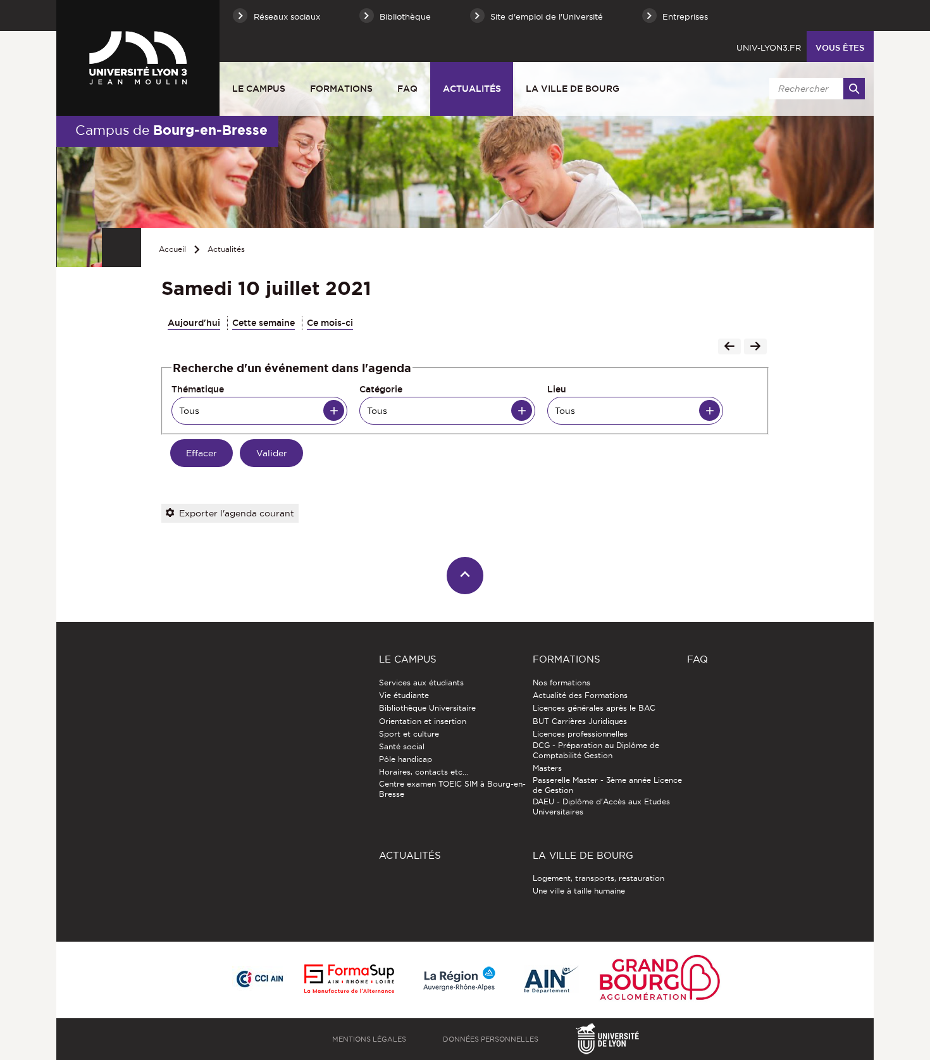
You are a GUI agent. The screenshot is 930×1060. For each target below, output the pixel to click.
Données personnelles (490, 1039)
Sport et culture (409, 734)
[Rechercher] (854, 88)
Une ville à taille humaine (579, 891)
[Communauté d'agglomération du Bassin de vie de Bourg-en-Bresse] (660, 980)
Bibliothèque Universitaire (427, 708)
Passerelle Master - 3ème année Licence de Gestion (607, 785)
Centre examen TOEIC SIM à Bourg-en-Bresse (452, 789)
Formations (341, 89)
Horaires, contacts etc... (423, 772)
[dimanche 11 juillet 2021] (755, 347)
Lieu (556, 389)
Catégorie (380, 389)
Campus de (171, 129)
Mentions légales (369, 1039)
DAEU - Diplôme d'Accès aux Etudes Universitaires (601, 806)
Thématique (197, 389)
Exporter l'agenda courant (236, 513)
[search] (814, 88)
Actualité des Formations (580, 695)
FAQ (407, 89)
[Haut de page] (465, 575)
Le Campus (258, 89)
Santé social (402, 746)
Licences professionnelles (580, 734)
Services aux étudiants (421, 682)
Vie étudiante (404, 695)
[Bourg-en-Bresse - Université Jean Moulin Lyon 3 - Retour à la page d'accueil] (138, 57)
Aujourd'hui (194, 323)
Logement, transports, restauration (598, 878)
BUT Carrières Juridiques (580, 721)
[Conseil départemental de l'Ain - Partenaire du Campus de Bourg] (551, 980)
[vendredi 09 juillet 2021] (729, 347)
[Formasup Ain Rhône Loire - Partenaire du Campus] (349, 979)
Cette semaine (263, 323)
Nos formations (561, 682)
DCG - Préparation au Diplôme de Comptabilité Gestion (596, 750)
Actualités (472, 89)
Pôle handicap (405, 759)
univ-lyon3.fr (768, 47)
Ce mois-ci (330, 323)
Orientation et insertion (422, 721)
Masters (547, 768)
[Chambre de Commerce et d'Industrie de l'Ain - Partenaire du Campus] (259, 979)
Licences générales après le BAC (594, 708)
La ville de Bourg (572, 89)
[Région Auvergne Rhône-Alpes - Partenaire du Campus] (459, 979)
